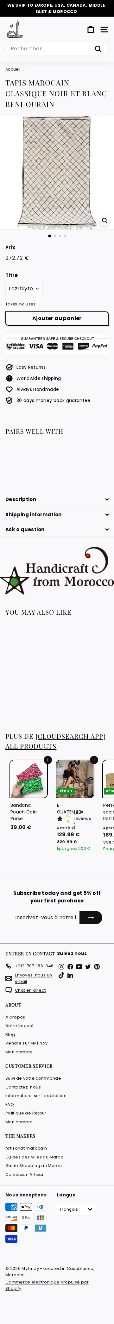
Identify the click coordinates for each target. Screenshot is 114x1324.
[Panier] (90, 29)
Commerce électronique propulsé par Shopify (47, 1285)
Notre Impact (19, 1026)
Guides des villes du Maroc (34, 1157)
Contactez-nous (23, 1087)
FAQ (9, 1104)
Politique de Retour (26, 1113)
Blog (10, 1035)
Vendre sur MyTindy (26, 1043)
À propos (15, 1017)
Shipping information (33, 514)
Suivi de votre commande (33, 1078)
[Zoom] (105, 220)
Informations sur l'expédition (35, 1096)
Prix (10, 247)
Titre (11, 275)
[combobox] (57, 48)
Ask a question (24, 529)
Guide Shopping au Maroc (33, 1166)
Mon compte (19, 1052)
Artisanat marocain (26, 1148)
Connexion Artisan (25, 1174)
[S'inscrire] (90, 917)
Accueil (12, 69)
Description (20, 499)
